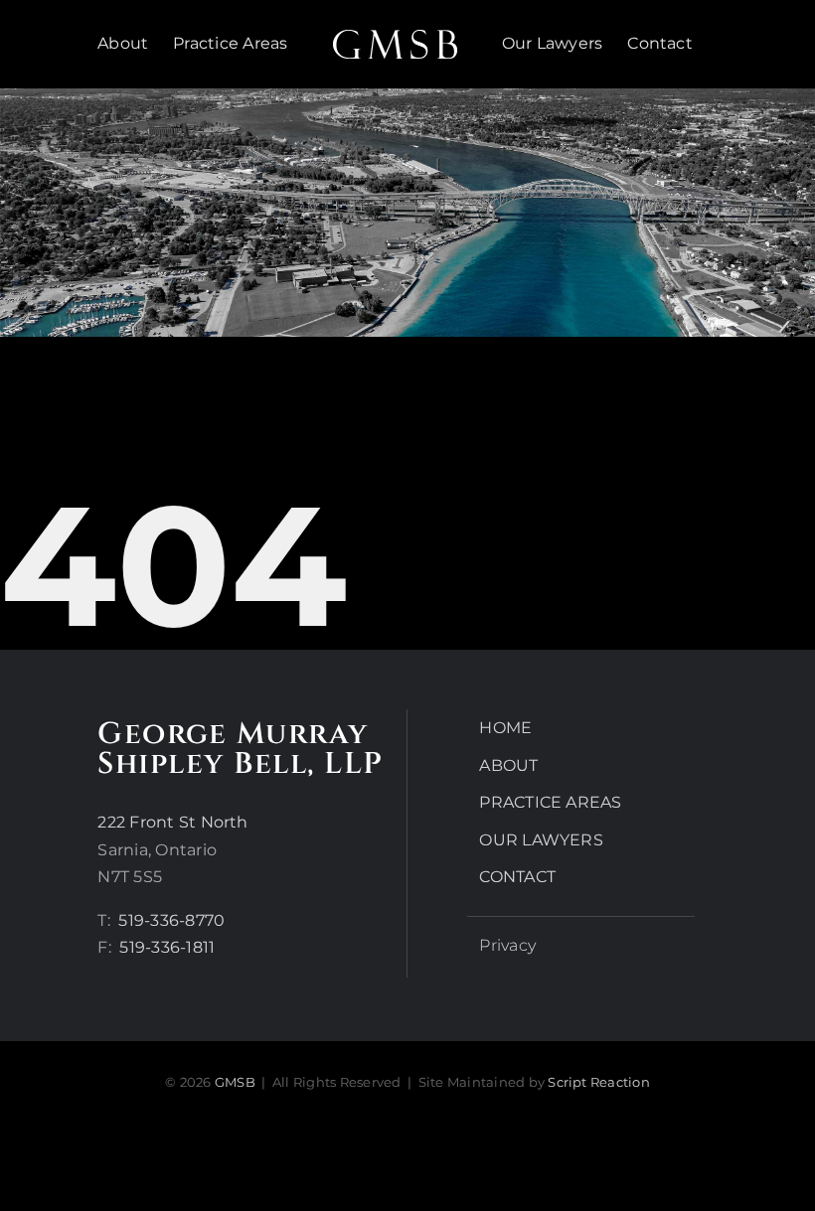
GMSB (235, 1082)
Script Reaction (599, 1082)
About (508, 765)
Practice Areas (550, 802)
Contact (517, 876)
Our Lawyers (541, 840)
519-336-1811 (167, 947)
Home (505, 727)
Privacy (507, 945)
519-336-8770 (171, 920)
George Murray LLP (240, 749)
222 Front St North (172, 822)
